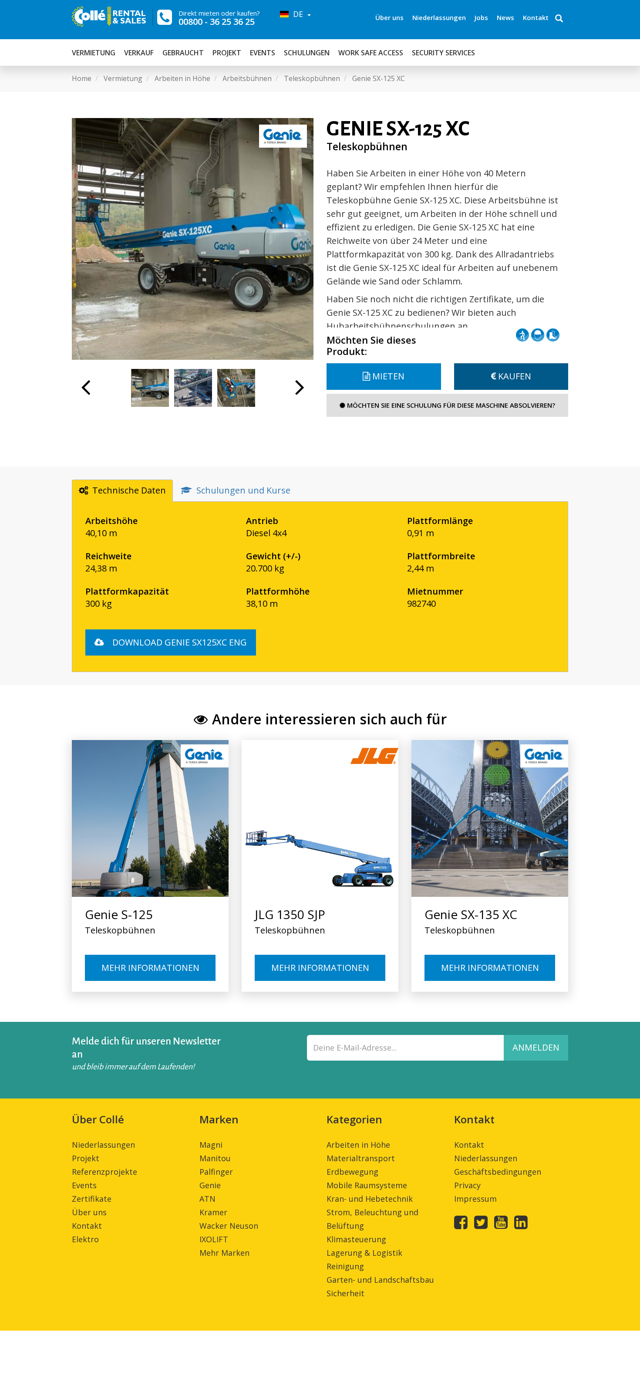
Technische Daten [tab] (129, 490)
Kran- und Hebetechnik (370, 1198)
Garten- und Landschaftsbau (380, 1279)
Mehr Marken (224, 1252)
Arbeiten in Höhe (358, 1144)
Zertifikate (91, 1198)
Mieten (387, 376)
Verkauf (139, 52)
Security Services (443, 52)
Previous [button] (85, 391)
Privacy (467, 1185)
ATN (207, 1198)
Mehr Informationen (150, 967)
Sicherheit (345, 1293)
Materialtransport (361, 1158)
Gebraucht (183, 52)
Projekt (226, 52)
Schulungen (307, 52)
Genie (210, 1185)
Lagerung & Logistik (364, 1252)
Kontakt (536, 17)
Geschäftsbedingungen (497, 1171)
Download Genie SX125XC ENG (178, 642)
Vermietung (93, 52)
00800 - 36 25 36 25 (217, 21)
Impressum (475, 1198)
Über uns (389, 17)
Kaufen (513, 376)
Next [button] (300, 391)
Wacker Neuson (228, 1225)
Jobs (481, 17)
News (505, 17)
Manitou (215, 1158)
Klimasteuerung (356, 1239)
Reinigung (345, 1266)
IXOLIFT (213, 1239)
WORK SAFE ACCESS (370, 52)
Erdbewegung (352, 1171)
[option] (192, 239)
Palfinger (216, 1171)
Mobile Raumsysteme (367, 1185)
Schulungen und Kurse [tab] (243, 490)
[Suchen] (559, 19)
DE (297, 14)
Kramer (213, 1212)
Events (262, 52)
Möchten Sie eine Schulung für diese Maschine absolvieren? (450, 405)
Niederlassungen (439, 17)
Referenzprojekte (104, 1171)
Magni (210, 1144)
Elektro (85, 1239)
